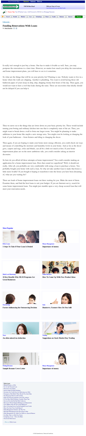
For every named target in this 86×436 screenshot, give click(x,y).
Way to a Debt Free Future (16, 415)
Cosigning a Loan (8, 416)
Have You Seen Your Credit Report (13, 408)
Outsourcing (6, 305)
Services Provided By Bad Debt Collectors (15, 401)
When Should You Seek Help (24, 394)
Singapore (26, 1)
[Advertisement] (21, 47)
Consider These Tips (24, 399)
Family (54, 16)
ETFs (14, 385)
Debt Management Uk (9, 413)
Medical (23, 16)
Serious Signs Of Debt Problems (12, 390)
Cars (30, 16)
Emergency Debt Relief (10, 394)
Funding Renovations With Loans (20, 25)
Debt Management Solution (11, 409)
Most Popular (8, 228)
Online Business (47, 274)
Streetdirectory (40, 433)
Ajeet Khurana (8, 28)
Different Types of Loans (53, 6)
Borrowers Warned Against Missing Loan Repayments (18, 402)
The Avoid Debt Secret (10, 418)
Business (62, 16)
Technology (39, 16)
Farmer (54, 308)
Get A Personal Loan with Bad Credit (55, 8)
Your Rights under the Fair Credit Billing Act (15, 404)
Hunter (45, 308)
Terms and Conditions (48, 433)
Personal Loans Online (10, 388)
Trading (44, 335)
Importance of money (50, 247)
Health (15, 16)
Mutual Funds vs (8, 385)
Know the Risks (19, 416)
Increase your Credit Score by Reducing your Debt (17, 392)
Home (47, 16)
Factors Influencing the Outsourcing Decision (20, 308)
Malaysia (39, 1)
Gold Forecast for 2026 (34, 12)
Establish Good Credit (26, 406)
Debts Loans (6, 244)
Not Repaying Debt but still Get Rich (13, 395)
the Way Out (22, 409)
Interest (70, 16)
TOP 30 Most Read (29, 6)
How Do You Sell (64, 308)
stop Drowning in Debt (22, 411)
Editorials (6, 22)
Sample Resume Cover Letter (14, 368)
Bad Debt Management (10, 411)
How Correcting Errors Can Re (12, 406)
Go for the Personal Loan (10, 386)
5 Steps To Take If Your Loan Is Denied (18, 247)
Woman (79, 16)
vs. (50, 308)
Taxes (4, 335)
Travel (8, 16)
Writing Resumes (8, 366)
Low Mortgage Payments (47, 12)
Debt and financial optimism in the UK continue (16, 397)
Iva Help (6, 415)
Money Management (48, 244)
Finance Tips (11, 12)
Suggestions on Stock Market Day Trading (58, 338)
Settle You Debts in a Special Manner (25, 413)
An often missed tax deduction (14, 338)
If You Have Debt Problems (11, 399)
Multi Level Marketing (9, 274)
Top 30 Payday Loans (21, 12)
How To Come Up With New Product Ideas (58, 277)
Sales (43, 305)
